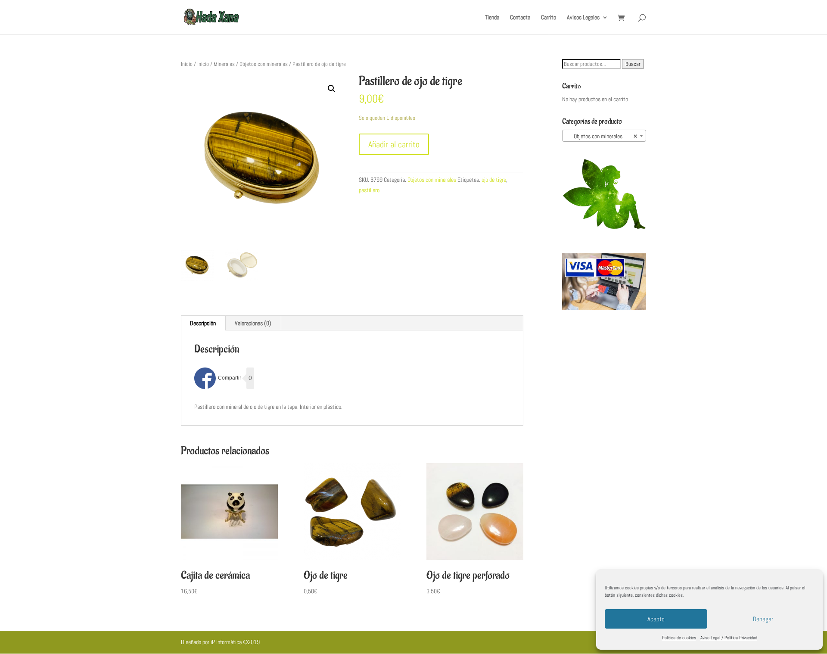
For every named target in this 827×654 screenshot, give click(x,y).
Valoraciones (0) (253, 323)
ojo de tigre (494, 180)
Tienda (492, 17)
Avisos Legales (583, 17)
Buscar (632, 64)
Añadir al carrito (394, 144)
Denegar (763, 619)
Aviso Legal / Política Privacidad (728, 638)
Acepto (656, 619)
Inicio (187, 64)
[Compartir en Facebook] (217, 378)
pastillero (369, 190)
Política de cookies (679, 638)
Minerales (224, 64)
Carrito (548, 17)
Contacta (520, 17)
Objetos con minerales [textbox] (601, 136)
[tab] (203, 323)
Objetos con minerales (263, 64)
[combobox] (604, 136)
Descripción (203, 323)
